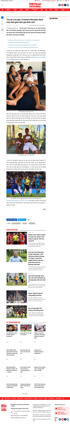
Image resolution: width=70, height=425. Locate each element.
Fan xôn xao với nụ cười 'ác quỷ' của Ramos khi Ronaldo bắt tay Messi (23, 47)
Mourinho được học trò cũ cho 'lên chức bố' (25, 351)
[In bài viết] (2, 24)
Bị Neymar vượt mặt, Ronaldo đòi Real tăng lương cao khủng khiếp (22, 45)
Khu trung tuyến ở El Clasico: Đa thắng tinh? (36, 309)
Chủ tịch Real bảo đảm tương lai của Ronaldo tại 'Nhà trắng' (12, 386)
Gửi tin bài (60, 0)
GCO (8, 12)
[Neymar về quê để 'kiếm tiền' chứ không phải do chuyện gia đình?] (40, 327)
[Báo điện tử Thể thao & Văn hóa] (35, 5)
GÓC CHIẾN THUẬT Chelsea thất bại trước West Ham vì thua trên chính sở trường (12, 352)
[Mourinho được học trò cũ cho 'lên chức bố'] (26, 344)
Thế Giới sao (56, 10)
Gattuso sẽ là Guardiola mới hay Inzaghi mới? (38, 351)
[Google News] (37, 26)
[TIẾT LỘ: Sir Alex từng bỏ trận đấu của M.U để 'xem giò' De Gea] (40, 379)
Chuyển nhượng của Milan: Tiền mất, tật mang (25, 386)
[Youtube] (66, 0)
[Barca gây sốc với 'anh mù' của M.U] (26, 327)
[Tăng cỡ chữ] (2, 27)
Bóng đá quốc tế (35, 10)
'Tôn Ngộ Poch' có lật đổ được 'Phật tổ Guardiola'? (11, 334)
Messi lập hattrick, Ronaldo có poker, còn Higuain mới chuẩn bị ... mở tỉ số (11, 370)
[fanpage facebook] (59, 5)
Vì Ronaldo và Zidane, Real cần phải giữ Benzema (18, 42)
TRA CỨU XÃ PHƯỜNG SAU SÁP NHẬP (49, 0)
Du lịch (46, 10)
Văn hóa (42, 10)
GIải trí (51, 10)
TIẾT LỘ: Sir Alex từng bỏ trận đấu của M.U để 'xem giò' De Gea (39, 386)
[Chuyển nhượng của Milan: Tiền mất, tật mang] (26, 379)
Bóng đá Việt (27, 10)
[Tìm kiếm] (2, 5)
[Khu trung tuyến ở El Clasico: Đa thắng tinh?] (16, 311)
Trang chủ (3, 12)
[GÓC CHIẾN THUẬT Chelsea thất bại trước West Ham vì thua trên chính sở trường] (12, 344)
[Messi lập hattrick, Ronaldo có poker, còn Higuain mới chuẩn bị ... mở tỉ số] (12, 362)
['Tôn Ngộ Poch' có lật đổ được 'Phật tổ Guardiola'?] (12, 327)
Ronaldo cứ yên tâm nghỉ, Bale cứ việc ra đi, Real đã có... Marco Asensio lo (24, 40)
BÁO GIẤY (38, 0)
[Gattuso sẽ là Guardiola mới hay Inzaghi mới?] (40, 344)
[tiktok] (65, 5)
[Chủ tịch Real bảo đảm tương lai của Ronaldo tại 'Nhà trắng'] (12, 379)
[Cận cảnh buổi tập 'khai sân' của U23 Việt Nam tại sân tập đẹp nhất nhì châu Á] (16, 279)
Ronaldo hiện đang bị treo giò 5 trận (17, 200)
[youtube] (62, 5)
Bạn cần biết (63, 10)
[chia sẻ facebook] (2, 21)
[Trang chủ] (2, 9)
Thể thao (21, 10)
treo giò (25, 223)
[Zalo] (68, 5)
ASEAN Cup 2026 (8, 10)
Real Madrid (32, 223)
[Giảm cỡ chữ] (2, 32)
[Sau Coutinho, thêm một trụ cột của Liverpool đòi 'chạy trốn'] (26, 362)
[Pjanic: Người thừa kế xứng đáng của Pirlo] (16, 296)
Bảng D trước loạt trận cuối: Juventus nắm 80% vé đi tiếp (39, 369)
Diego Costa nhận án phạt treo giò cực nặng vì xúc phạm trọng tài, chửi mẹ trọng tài (36, 238)
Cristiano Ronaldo (16, 223)
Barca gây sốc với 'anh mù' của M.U (25, 333)
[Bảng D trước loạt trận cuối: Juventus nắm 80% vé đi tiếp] (40, 362)
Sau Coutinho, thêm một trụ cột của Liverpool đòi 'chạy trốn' (25, 370)
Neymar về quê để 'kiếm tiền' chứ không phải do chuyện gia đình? (39, 335)
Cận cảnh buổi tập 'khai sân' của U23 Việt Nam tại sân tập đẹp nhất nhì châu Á (36, 279)
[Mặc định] (2, 30)
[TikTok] (68, 0)
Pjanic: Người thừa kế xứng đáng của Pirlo (35, 294)
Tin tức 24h (15, 10)
